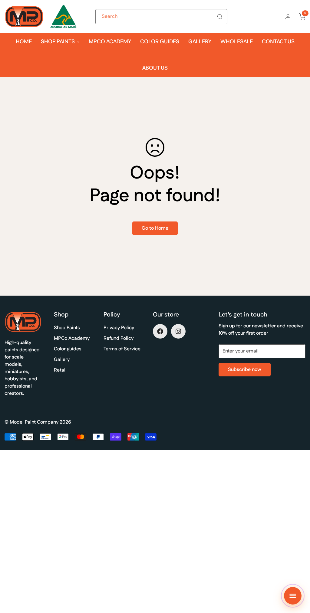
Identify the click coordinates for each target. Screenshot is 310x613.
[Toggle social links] (293, 596)
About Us (155, 68)
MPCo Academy (110, 42)
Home (24, 42)
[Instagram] (178, 331)
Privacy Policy (119, 327)
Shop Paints (58, 42)
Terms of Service (122, 349)
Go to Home (155, 228)
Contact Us (278, 42)
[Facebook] (160, 331)
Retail (60, 370)
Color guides (159, 42)
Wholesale (236, 42)
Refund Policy (119, 338)
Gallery (199, 42)
